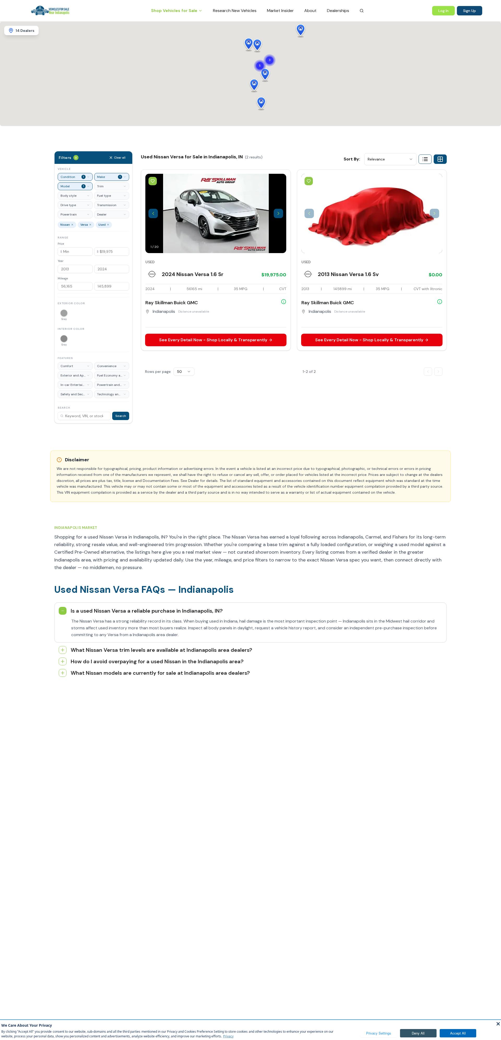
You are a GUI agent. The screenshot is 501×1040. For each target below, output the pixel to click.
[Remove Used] (108, 224)
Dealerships (338, 10)
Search (120, 416)
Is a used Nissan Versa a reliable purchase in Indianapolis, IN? (147, 610)
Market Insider (280, 10)
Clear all (120, 157)
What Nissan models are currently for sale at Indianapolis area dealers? (160, 673)
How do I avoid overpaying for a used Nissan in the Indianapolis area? (157, 661)
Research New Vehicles (235, 10)
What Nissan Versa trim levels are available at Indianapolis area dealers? (161, 650)
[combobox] (390, 159)
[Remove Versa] (90, 224)
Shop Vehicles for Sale (174, 10)
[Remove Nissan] (72, 224)
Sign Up (469, 10)
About (310, 10)
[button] (265, 75)
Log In (443, 10)
